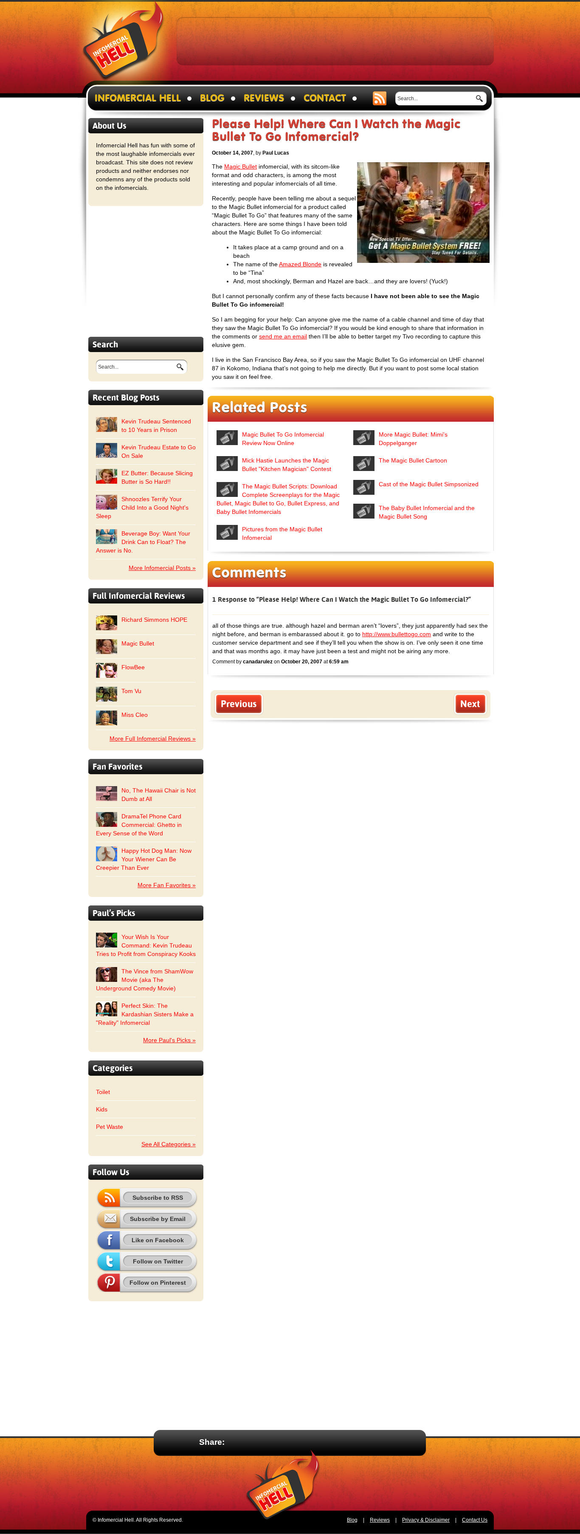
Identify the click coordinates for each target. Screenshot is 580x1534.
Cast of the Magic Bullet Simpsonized (429, 484)
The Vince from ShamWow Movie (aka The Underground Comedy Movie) (144, 980)
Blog (212, 98)
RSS (380, 98)
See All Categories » (168, 1144)
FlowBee (133, 667)
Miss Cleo (134, 714)
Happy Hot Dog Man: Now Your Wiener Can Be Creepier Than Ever (143, 859)
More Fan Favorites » (167, 885)
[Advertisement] (335, 41)
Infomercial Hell (123, 43)
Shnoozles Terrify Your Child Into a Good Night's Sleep (142, 507)
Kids (101, 1109)
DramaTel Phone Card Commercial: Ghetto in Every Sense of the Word (139, 825)
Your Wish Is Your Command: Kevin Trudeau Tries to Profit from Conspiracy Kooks (146, 945)
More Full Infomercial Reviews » (153, 738)
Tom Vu (131, 691)
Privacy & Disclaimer (426, 1520)
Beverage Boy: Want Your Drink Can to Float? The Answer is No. (143, 542)
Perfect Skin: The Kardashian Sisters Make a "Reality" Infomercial (145, 1014)
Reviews (264, 98)
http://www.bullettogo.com (396, 634)
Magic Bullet (137, 643)
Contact (325, 98)
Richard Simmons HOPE (154, 619)
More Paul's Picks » (169, 1040)
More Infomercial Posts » (162, 567)
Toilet (103, 1091)
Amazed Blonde (300, 264)
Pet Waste (109, 1126)
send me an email (283, 336)
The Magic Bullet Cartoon (413, 460)
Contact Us (474, 1520)
